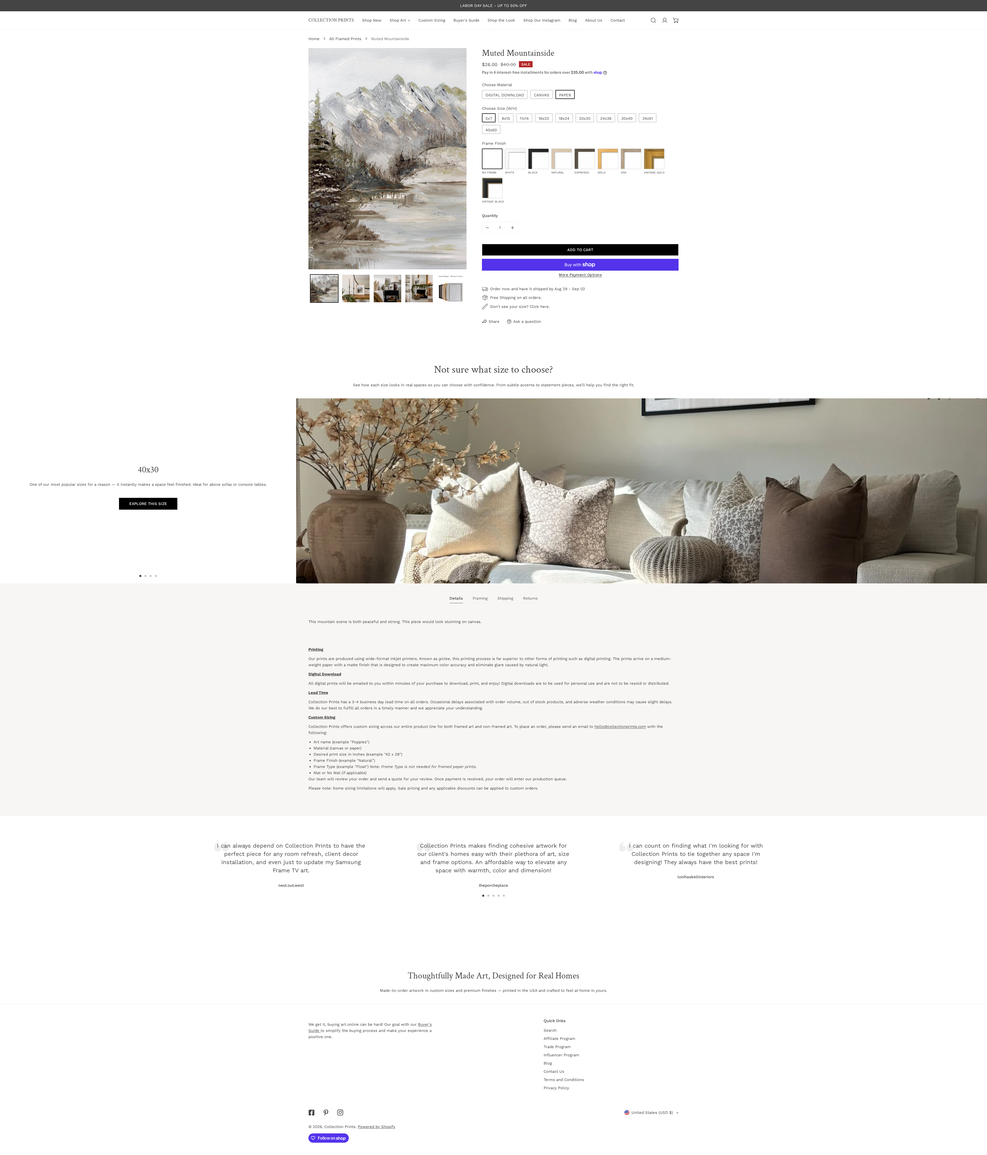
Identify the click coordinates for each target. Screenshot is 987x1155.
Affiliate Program (559, 1038)
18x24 (564, 118)
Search (550, 1030)
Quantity (490, 215)
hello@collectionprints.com (620, 726)
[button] (676, 20)
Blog (548, 1063)
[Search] (653, 20)
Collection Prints (339, 1126)
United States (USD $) (652, 1112)
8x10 (506, 118)
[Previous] (347, 858)
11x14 (524, 118)
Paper (565, 95)
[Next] (639, 858)
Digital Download (505, 95)
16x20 (543, 118)
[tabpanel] (493, 709)
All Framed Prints (345, 38)
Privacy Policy (556, 1088)
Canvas (541, 95)
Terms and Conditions (564, 1079)
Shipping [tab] (505, 598)
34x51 (647, 118)
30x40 (627, 118)
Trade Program (557, 1046)
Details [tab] (456, 598)
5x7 (489, 118)
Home (313, 38)
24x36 (605, 118)
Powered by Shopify (376, 1126)
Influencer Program (561, 1055)
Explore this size (148, 503)
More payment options (580, 275)
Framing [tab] (480, 598)
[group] (641, 490)
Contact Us (554, 1071)
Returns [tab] (530, 598)
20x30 (584, 118)
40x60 (491, 130)
